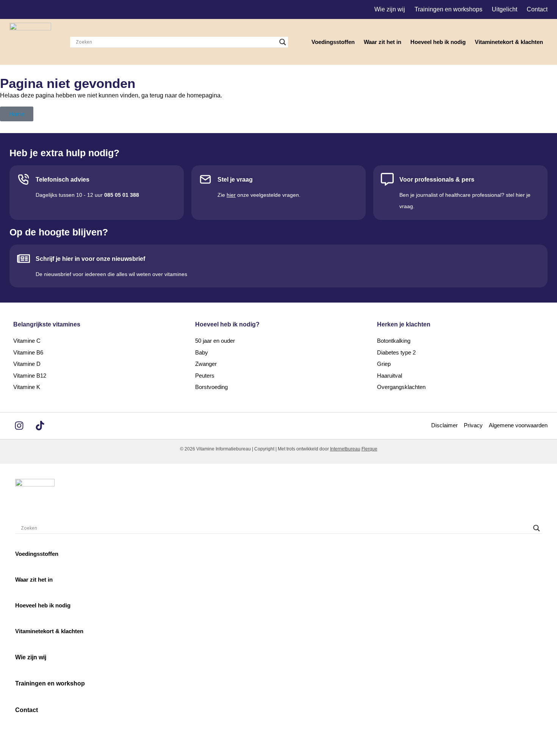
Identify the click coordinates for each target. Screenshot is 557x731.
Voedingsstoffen (333, 42)
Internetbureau (345, 449)
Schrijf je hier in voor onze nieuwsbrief (90, 259)
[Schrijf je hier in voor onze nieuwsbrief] (23, 258)
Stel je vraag (235, 179)
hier (231, 195)
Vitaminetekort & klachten (509, 42)
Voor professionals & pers (436, 179)
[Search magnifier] (282, 42)
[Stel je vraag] (205, 179)
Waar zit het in (382, 42)
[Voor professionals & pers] (387, 179)
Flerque (369, 449)
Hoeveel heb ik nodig (438, 42)
